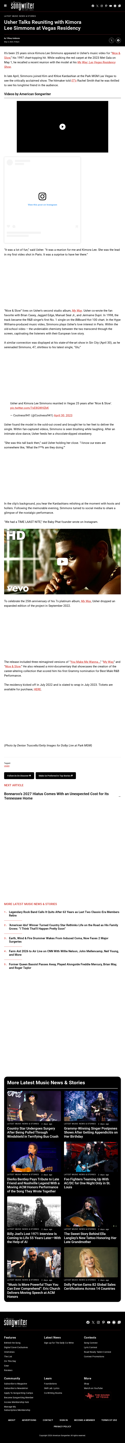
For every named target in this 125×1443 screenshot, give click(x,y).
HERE (37, 689)
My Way (77, 310)
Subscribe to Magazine (15, 1383)
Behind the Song (12, 1343)
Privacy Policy (62, 1426)
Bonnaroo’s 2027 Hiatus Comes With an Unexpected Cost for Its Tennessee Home (56, 796)
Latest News (52, 1337)
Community (12, 1378)
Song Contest (91, 1343)
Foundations (50, 1383)
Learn (48, 1378)
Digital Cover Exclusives (16, 1347)
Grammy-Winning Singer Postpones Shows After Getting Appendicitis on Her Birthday (91, 1132)
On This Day (10, 1361)
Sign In (64, 1420)
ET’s (74, 80)
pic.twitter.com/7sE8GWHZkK (29, 408)
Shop (86, 1383)
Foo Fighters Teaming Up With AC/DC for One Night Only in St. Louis (87, 1183)
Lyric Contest (90, 1347)
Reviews (8, 1370)
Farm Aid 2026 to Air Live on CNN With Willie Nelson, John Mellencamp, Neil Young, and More (64, 953)
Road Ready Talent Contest (97, 1352)
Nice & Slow (13, 666)
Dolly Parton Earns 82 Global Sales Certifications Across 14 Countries (90, 1286)
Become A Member (84, 1420)
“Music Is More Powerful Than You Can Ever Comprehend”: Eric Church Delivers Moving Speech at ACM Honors (33, 1291)
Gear (6, 1365)
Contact (48, 1420)
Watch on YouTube (93, 1388)
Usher (6, 766)
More (87, 1378)
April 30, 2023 (63, 415)
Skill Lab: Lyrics (51, 1388)
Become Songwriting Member (19, 1397)
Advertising (29, 1420)
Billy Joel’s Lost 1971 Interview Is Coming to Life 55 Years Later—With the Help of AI (34, 1238)
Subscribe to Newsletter (16, 1388)
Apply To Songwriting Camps (18, 1393)
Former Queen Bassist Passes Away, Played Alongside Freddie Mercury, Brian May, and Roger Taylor (63, 966)
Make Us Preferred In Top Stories (55, 776)
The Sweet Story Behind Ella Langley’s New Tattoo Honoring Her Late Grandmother (90, 1238)
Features (10, 1337)
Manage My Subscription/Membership (17, 1408)
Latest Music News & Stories (20, 16)
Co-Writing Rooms (53, 1393)
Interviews (9, 1352)
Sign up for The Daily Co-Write (59, 1343)
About (11, 1420)
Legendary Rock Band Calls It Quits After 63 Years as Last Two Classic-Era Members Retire (64, 913)
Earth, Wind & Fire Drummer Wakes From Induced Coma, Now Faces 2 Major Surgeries (58, 940)
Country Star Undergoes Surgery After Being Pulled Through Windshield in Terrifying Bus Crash (32, 1132)
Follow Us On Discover (18, 776)
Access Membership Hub (16, 1402)
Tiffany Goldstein (13, 38)
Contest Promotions (94, 1356)
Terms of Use (109, 1420)
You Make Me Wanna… (85, 662)
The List (8, 1356)
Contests (90, 1337)
